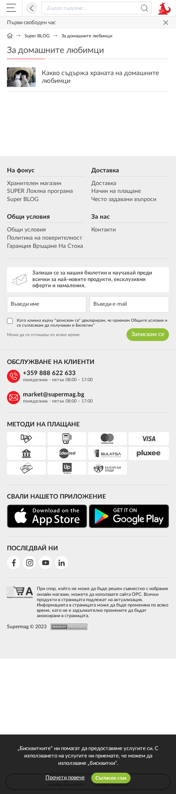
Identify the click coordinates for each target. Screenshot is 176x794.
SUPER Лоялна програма (40, 191)
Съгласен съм (110, 778)
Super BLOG (37, 36)
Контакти (103, 230)
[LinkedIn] (61, 562)
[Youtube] (45, 562)
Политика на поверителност (44, 238)
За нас (100, 217)
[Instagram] (29, 562)
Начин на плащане (116, 191)
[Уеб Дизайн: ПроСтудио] (67, 627)
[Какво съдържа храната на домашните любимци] (88, 77)
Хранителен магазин (34, 183)
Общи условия (28, 217)
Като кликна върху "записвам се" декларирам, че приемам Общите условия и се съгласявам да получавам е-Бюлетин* (92, 322)
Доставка (105, 170)
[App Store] (47, 516)
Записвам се (147, 334)
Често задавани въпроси (123, 199)
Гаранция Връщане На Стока (45, 246)
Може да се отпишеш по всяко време (43, 335)
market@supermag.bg (53, 394)
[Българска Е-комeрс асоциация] (20, 599)
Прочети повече (65, 777)
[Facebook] (13, 562)
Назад (31, 8)
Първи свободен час (31, 22)
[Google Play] (129, 516)
